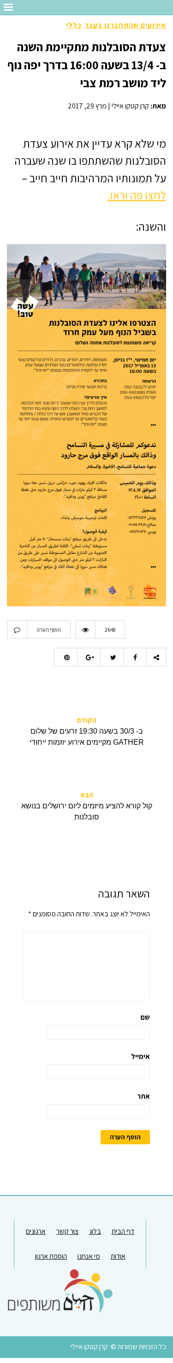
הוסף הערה (48, 629)
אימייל (140, 1056)
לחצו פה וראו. (136, 195)
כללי (74, 25)
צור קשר (67, 1231)
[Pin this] (65, 657)
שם (145, 1017)
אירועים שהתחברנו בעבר (125, 25)
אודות (118, 1256)
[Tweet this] (111, 657)
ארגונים (36, 1231)
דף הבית (123, 1231)
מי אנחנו (89, 1256)
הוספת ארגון (51, 1256)
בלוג (95, 1231)
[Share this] (134, 657)
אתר (143, 1096)
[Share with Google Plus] (88, 657)
